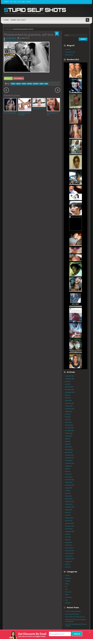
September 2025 (69, 378)
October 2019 (68, 504)
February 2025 (69, 387)
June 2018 (67, 537)
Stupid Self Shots (35, 10)
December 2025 (69, 376)
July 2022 (67, 438)
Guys (19, 1)
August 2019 (68, 509)
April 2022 (67, 444)
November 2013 (69, 553)
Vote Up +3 (8, 78)
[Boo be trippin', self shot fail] (75, 269)
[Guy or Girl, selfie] (75, 223)
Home (6, 20)
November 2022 (69, 430)
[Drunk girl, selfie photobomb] (75, 238)
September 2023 (69, 408)
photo (24, 83)
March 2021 (68, 474)
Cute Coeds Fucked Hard (72, 614)
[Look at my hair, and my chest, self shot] (75, 284)
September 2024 (69, 392)
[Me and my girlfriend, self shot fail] (75, 330)
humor (18, 83)
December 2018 (69, 523)
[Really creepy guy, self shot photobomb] (75, 131)
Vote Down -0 (18, 78)
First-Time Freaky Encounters (73, 611)
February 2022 (69, 449)
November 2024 (69, 389)
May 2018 (67, 539)
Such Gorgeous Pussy (39, 109)
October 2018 (68, 529)
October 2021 (68, 460)
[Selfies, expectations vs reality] (75, 254)
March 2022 (68, 447)
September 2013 (69, 559)
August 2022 (68, 436)
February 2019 (69, 518)
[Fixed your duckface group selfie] (75, 70)
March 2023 (68, 422)
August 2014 (68, 542)
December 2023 (69, 403)
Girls (15, 1)
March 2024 (68, 400)
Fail (11, 1)
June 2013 (67, 567)
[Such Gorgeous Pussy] (39, 102)
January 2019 (68, 520)
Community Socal (70, 52)
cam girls (67, 49)
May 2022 (67, 441)
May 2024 (67, 398)
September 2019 (69, 507)
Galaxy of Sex (69, 55)
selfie (41, 83)
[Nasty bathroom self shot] (75, 299)
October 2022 (68, 433)
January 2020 (68, 499)
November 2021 (69, 458)
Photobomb (18, 40)
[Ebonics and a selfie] (75, 315)
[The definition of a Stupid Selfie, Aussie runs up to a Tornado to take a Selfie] (75, 116)
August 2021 (68, 466)
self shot (36, 83)
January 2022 (68, 452)
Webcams (68, 603)
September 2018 (69, 531)
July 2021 (67, 469)
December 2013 (69, 550)
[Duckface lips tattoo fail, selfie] (75, 208)
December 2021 (69, 455)
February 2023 (69, 425)
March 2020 (68, 496)
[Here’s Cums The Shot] (10, 104)
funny (13, 83)
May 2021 (67, 471)
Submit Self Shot (18, 20)
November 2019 (69, 501)
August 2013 (68, 561)
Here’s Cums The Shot (10, 113)
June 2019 (67, 512)
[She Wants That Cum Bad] (53, 104)
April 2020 (67, 493)
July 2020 (67, 490)
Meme (23, 1)
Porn (66, 600)
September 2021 (69, 463)
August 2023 (68, 411)
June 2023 (67, 414)
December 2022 (69, 428)
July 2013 (67, 564)
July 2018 (67, 534)
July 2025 (67, 381)
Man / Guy (12, 40)
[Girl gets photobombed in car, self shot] (75, 177)
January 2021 (68, 477)
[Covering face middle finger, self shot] (75, 193)
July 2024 (67, 395)
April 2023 (67, 419)
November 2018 (69, 526)
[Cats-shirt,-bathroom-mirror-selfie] (75, 147)
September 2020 (69, 485)
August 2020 (68, 488)
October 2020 (68, 482)
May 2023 (67, 417)
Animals (67, 575)
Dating (67, 584)
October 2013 (68, 556)
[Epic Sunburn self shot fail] (75, 101)
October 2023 (68, 406)
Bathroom (68, 578)
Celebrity (6, 1)
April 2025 (67, 384)
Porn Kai (28, 1)
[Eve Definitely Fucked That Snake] (24, 104)
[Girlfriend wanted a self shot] (75, 345)
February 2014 (69, 548)
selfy (46, 83)
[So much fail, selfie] (75, 86)
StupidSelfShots (11, 38)
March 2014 (68, 545)
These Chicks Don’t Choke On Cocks (75, 617)
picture (29, 83)
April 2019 (67, 515)
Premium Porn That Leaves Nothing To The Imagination (75, 620)
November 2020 (69, 479)
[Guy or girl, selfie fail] (75, 361)
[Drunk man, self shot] (75, 162)
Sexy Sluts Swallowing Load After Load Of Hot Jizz (75, 625)
